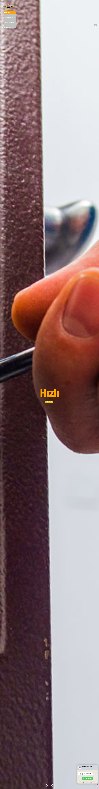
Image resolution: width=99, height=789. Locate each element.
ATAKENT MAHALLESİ (8, 20)
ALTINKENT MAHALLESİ (8, 17)
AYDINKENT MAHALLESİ (9, 22)
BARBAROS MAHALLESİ (8, 25)
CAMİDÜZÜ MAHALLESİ (8, 27)
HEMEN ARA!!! (49, 401)
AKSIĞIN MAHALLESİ (8, 15)
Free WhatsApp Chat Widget (88, 782)
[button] (96, 765)
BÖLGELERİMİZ (7, 12)
